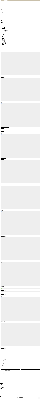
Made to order (3, 27)
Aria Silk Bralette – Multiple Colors (4, 101)
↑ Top (2, 355)
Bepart (2, 37)
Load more (1, 355)
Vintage (3, 32)
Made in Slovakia (3, 45)
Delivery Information (4, 359)
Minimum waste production (4, 30)
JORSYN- (3, 39)
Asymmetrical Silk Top (3, 286)
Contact (1, 374)
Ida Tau (3, 38)
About (1, 380)
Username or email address (2, 385)
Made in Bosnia (3, 42)
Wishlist (3, 363)
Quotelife (3, 35)
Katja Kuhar (3, 40)
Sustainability (2, 12)
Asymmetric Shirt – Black (3, 158)
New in (2, 22)
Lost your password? (5, 387)
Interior (2, 23)
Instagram (3, 365)
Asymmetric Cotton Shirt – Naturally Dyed (5, 127)
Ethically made (3, 28)
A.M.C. (3, 36)
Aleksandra (3, 34)
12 (1, 352)
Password (1, 386)
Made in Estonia (3, 43)
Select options (2, 128)
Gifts (1, 24)
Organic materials (3, 31)
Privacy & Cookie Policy (4, 360)
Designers (2, 379)
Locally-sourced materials (4, 29)
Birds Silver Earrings (3, 321)
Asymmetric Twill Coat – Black (4, 209)
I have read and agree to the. (6, 370)
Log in (0, 388)
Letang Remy (3, 41)
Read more (2, 77)
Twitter (2, 366)
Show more (4, 77)
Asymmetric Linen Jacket (3, 132)
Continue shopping (1, 383)
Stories (1, 9)
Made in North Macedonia (4, 44)
